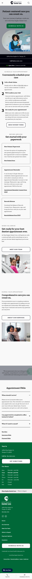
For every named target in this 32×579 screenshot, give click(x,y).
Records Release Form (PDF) (12, 215)
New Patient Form (16, 125)
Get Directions (16, 461)
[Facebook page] (3, 516)
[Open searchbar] (28, 2)
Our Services (5, 524)
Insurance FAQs (6, 435)
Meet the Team (6, 528)
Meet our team (16, 249)
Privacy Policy (7, 559)
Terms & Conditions (14, 559)
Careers (21, 559)
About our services (16, 317)
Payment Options (7, 536)
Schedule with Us (16, 26)
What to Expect (6, 532)
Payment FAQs (6, 438)
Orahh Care (25, 559)
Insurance (4, 540)
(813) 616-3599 (18, 61)
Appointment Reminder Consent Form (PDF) (15, 191)
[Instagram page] (6, 516)
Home (3, 520)
